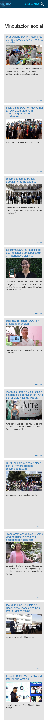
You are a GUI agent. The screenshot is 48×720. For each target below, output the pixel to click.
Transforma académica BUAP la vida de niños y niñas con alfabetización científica (25, 537)
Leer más (38, 100)
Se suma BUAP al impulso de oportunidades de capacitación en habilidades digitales (24, 252)
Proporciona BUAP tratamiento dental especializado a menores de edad (24, 39)
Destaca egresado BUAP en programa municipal (22, 322)
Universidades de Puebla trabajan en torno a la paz (21, 180)
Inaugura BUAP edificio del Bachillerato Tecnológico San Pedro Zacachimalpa (23, 608)
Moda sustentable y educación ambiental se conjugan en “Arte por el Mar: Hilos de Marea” (24, 394)
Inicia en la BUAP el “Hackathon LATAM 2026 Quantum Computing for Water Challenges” (25, 112)
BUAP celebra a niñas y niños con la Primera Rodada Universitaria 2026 (23, 465)
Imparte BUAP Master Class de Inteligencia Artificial (24, 677)
